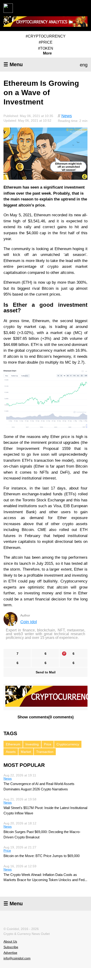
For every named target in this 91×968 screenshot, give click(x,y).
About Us (10, 941)
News (66, 116)
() (46, 717)
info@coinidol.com (17, 958)
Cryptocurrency (67, 744)
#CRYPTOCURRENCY (46, 36)
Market (26, 752)
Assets (11, 752)
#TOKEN (45, 48)
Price (47, 744)
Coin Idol (28, 622)
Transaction (44, 752)
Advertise (10, 952)
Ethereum (13, 744)
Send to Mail (46, 672)
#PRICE (45, 42)
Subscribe (11, 947)
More (47, 53)
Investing (32, 744)
